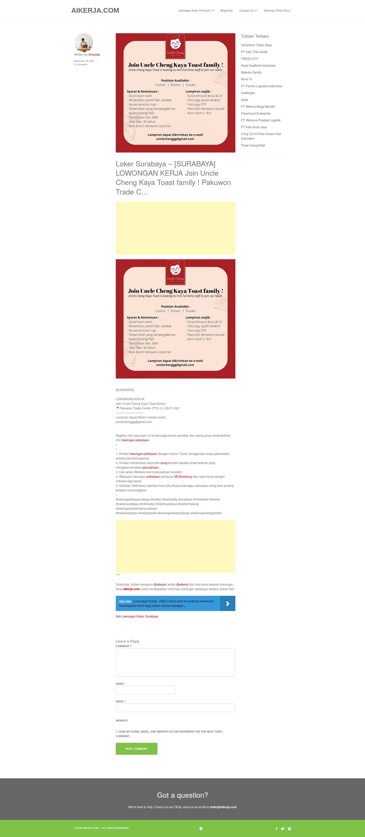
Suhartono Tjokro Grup (256, 45)
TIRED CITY (249, 58)
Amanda (94, 54)
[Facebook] (276, 828)
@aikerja (160, 584)
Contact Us (247, 10)
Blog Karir (227, 10)
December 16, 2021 (84, 60)
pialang (187, 476)
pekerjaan (153, 476)
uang (163, 463)
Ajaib (244, 99)
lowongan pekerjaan (135, 440)
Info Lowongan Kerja (130, 616)
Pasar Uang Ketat (253, 145)
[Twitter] (282, 828)
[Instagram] (289, 828)
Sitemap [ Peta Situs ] (277, 10)
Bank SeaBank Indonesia (258, 65)
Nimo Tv (246, 79)
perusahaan (150, 467)
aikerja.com (131, 589)
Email (121, 701)
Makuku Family (251, 72)
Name (120, 683)
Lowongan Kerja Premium (194, 10)
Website (122, 720)
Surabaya (151, 616)
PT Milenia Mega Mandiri (258, 106)
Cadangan (248, 93)
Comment (123, 646)
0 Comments (80, 64)
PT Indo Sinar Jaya (254, 127)
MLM (177, 476)
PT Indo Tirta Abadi (254, 52)
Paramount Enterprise (256, 113)
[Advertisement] (175, 228)
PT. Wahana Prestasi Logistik (260, 120)
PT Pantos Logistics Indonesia (261, 86)
